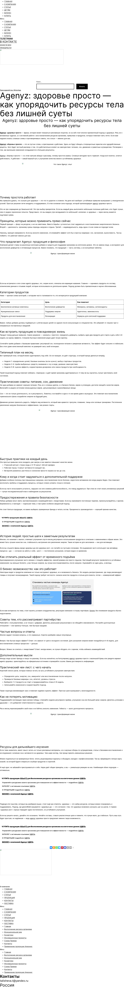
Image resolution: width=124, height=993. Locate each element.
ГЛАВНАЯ (8, 1)
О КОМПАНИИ (10, 4)
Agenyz (3, 132)
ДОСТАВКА (8, 903)
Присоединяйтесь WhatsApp (10, 90)
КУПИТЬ (7, 16)
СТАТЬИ (7, 7)
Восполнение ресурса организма (18, 929)
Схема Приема (10, 941)
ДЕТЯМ (7, 10)
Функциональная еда (13, 932)
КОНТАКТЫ (8, 901)
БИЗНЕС (7, 13)
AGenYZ (23, 518)
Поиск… (39, 82)
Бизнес (92, 610)
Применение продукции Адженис (18, 946)
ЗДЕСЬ (30, 518)
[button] (62, 18)
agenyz (95, 203)
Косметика (8, 935)
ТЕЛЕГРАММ (6, 38)
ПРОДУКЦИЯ (9, 898)
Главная (7, 926)
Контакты (8, 944)
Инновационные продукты (15, 938)
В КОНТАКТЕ (8, 41)
